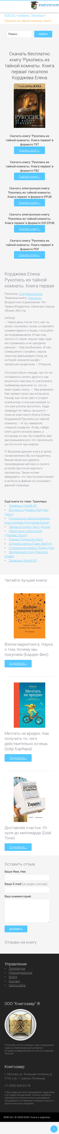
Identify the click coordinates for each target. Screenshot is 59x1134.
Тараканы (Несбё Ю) (23, 505)
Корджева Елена (30, 294)
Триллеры (35, 298)
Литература (17, 968)
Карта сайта (17, 985)
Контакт (14, 981)
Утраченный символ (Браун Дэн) (31, 548)
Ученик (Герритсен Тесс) (26, 539)
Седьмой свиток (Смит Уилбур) (30, 543)
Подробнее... (18, 663)
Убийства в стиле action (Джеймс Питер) (23, 533)
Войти (13, 977)
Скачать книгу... (29, 150)
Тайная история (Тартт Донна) (29, 527)
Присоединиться (20, 972)
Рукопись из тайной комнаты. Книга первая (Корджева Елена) (27, 520)
